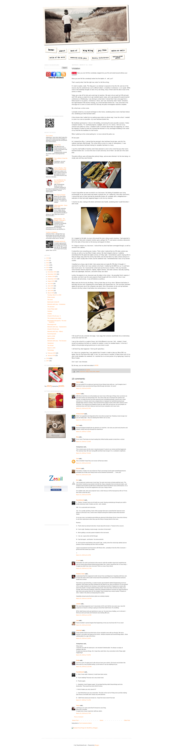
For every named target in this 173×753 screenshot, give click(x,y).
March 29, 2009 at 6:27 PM (83, 713)
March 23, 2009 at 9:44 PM (83, 388)
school (90, 371)
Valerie (78, 382)
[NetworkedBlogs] (56, 487)
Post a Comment (78, 717)
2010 (47, 267)
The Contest (49, 135)
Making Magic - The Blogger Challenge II (59, 219)
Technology (50, 350)
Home (101, 720)
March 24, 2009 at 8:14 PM (83, 555)
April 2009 (51, 290)
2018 (47, 258)
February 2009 (52, 353)
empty (87, 371)
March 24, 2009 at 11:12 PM (83, 615)
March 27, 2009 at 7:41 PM (83, 700)
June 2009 (51, 286)
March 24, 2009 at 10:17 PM (83, 568)
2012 (47, 263)
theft (94, 371)
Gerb (77, 425)
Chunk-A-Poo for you (53, 329)
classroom (82, 371)
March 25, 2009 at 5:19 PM (83, 638)
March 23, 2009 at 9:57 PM (83, 408)
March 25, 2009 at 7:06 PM (83, 655)
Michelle (78, 468)
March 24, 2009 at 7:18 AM (83, 431)
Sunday (49, 313)
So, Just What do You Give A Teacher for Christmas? (60, 181)
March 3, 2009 (51, 348)
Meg (77, 437)
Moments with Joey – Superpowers (56, 327)
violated (97, 371)
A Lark (78, 560)
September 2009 (52, 279)
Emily (77, 660)
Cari (77, 458)
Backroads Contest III (53, 302)
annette (78, 603)
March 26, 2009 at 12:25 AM (83, 666)
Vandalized (50, 343)
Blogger (97, 745)
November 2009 (52, 274)
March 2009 (51, 293)
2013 (47, 260)
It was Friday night (52, 309)
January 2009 (51, 355)
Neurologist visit (51, 324)
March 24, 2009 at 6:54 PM (83, 494)
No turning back (51, 333)
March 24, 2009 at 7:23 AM (83, 441)
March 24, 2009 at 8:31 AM (83, 474)
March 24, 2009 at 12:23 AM (83, 420)
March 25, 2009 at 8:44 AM (83, 625)
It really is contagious (51, 232)
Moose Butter (51, 338)
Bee (77, 480)
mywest (78, 393)
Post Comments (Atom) (85, 723)
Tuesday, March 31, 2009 (54, 295)
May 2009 (50, 288)
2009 (47, 269)
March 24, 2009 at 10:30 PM (83, 598)
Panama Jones (80, 573)
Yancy (78, 705)
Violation (49, 311)
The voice (50, 299)
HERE (96, 365)
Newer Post (75, 720)
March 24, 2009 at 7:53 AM (83, 453)
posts (61, 385)
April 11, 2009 (51, 336)
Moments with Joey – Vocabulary (56, 304)
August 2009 (51, 281)
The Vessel (50, 345)
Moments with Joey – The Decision (56, 341)
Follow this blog (56, 489)
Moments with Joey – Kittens (55, 331)
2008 (47, 358)
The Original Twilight (59, 195)
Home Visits (57, 145)
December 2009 (52, 272)
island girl (79, 630)
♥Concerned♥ (80, 413)
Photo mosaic (51, 297)
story (49, 385)
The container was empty (54, 318)
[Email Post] (73, 371)
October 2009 (51, 276)
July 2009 (50, 283)
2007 (47, 361)
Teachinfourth (80, 500)
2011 (47, 265)
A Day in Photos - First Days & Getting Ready (60, 168)
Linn (77, 620)
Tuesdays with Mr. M (59, 241)
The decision (50, 306)
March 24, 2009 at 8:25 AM (83, 463)
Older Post (127, 720)
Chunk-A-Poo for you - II (53, 316)
